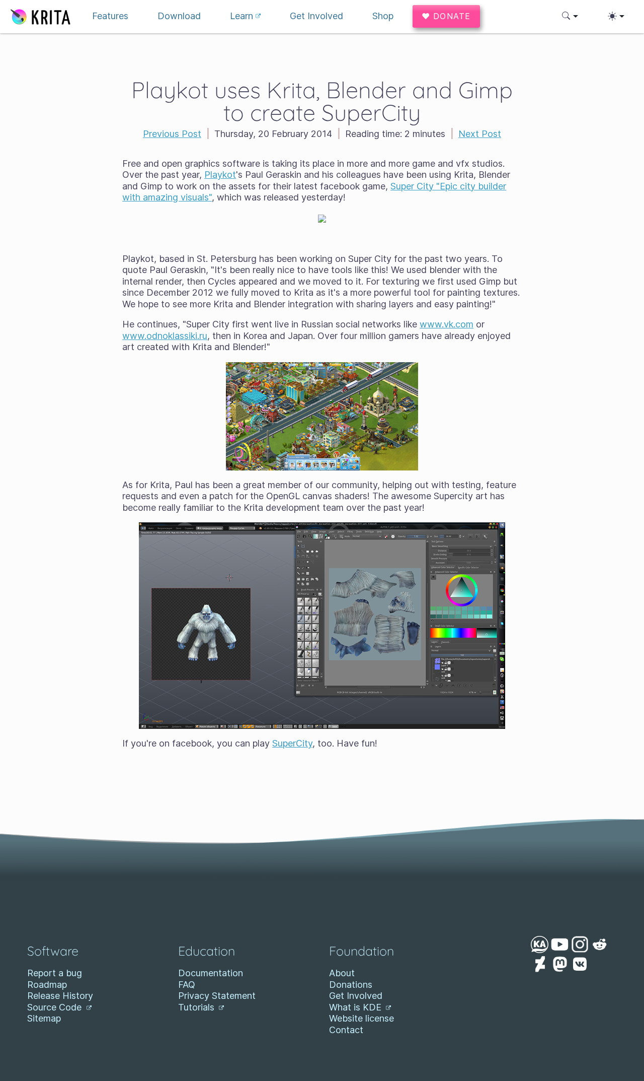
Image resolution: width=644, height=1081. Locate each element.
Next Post (479, 133)
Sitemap (44, 1018)
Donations (350, 984)
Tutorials (197, 1007)
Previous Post (172, 133)
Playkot (220, 174)
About (342, 973)
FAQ (186, 984)
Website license (361, 1018)
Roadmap (47, 984)
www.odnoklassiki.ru (164, 335)
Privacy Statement (217, 995)
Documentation (210, 973)
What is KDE (356, 1007)
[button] (570, 16)
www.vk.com (446, 324)
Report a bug (54, 973)
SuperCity (292, 743)
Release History (60, 995)
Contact (346, 1030)
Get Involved (355, 995)
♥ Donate (446, 16)
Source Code (55, 1007)
